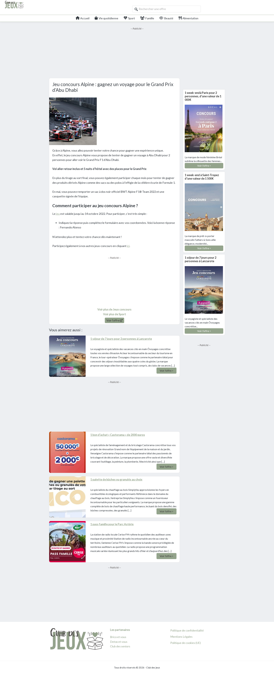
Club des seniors (120, 646)
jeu (58, 213)
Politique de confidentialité (187, 630)
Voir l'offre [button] (113, 320)
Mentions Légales (181, 636)
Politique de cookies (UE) (185, 643)
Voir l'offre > (166, 370)
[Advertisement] (137, 52)
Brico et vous (118, 637)
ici (128, 246)
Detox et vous (118, 641)
